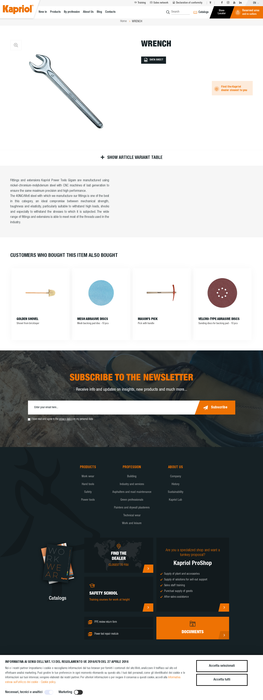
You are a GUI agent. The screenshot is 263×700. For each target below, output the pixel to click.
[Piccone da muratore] (162, 292)
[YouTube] (234, 3)
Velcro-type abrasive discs (219, 319)
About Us (88, 12)
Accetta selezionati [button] (222, 666)
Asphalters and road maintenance (131, 492)
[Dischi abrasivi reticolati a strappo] (101, 292)
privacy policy (66, 419)
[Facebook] (222, 3)
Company (175, 476)
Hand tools (88, 484)
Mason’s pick (148, 319)
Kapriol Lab (175, 499)
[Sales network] (147, 569)
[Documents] (223, 635)
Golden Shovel (27, 319)
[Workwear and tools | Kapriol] (23, 10)
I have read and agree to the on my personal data (62, 419)
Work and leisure (132, 523)
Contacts (110, 12)
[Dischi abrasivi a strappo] (222, 292)
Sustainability (175, 492)
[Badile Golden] (41, 292)
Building (131, 476)
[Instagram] (228, 3)
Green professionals (131, 499)
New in (43, 12)
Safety (88, 492)
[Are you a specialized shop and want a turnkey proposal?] (223, 607)
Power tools (88, 499)
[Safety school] (147, 607)
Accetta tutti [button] (221, 680)
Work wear (88, 476)
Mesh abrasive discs (92, 319)
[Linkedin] (240, 3)
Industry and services (132, 484)
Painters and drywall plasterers (132, 507)
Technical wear (132, 515)
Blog (99, 12)
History (175, 484)
